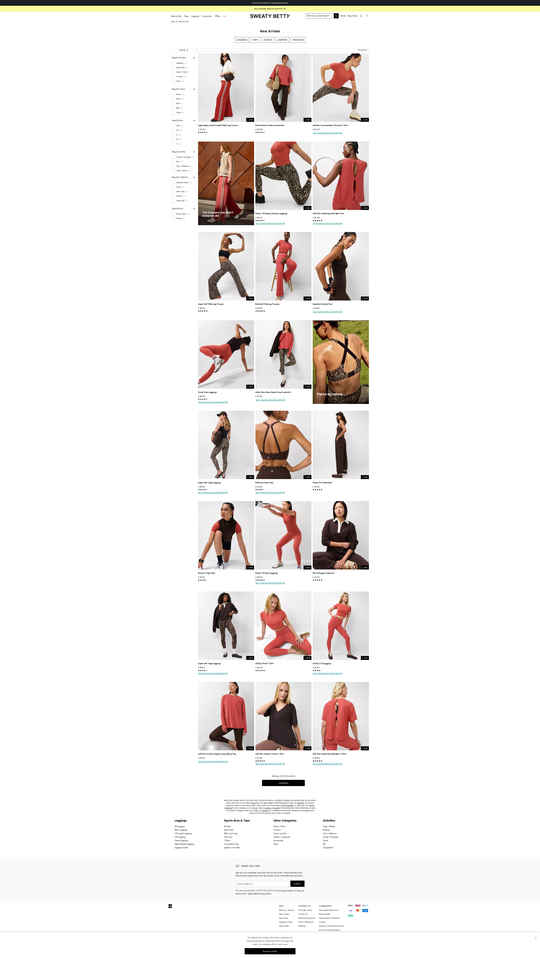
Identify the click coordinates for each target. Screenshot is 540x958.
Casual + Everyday (330, 837)
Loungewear (328, 847)
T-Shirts (227, 840)
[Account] (361, 16)
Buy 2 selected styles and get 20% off (270, 9)
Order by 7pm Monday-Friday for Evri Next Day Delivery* (270, 3)
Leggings (241, 40)
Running (326, 830)
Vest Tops (228, 837)
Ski (324, 844)
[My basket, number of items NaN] (366, 16)
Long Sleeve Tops (231, 844)
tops (253, 803)
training (300, 803)
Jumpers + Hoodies (232, 847)
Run (284, 805)
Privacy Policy (287, 890)
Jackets (267, 40)
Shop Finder (352, 16)
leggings (289, 805)
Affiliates (301, 926)
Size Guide (283, 918)
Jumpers (282, 40)
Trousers (298, 40)
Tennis (325, 840)
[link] (270, 17)
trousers (265, 810)
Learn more (282, 944)
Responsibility (324, 914)
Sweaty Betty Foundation (329, 918)
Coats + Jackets (279, 833)
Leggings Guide (181, 847)
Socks (275, 844)
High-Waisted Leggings (184, 844)
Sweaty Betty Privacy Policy (259, 893)
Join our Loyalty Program (329, 930)
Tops (255, 40)
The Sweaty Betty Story (328, 910)
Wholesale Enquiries (306, 918)
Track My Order (305, 910)
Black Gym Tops (231, 833)
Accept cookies (270, 951)
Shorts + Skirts (279, 826)
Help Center (284, 914)
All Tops (227, 826)
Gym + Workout (330, 833)
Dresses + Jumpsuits (281, 837)
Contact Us (303, 914)
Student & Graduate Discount (331, 926)
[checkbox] (183, 63)
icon (256, 808)
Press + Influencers (306, 922)
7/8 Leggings (180, 837)
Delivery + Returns (286, 910)
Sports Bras (229, 830)
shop (173, 21)
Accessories (278, 840)
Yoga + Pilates (329, 826)
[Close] (536, 938)
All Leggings (180, 826)
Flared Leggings (181, 840)
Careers (322, 922)
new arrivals (184, 21)
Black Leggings (181, 830)
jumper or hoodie (272, 808)
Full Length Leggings (183, 833)
